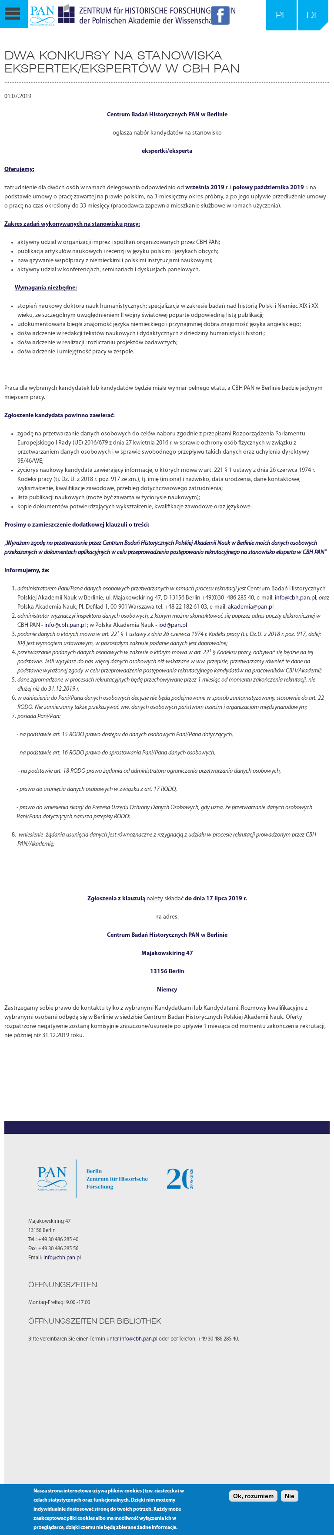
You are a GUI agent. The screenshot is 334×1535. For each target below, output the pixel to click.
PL (281, 15)
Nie (289, 1495)
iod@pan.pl (172, 625)
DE (313, 15)
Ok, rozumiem (253, 1495)
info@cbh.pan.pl (295, 598)
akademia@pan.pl (251, 607)
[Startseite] (132, 15)
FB (222, 17)
